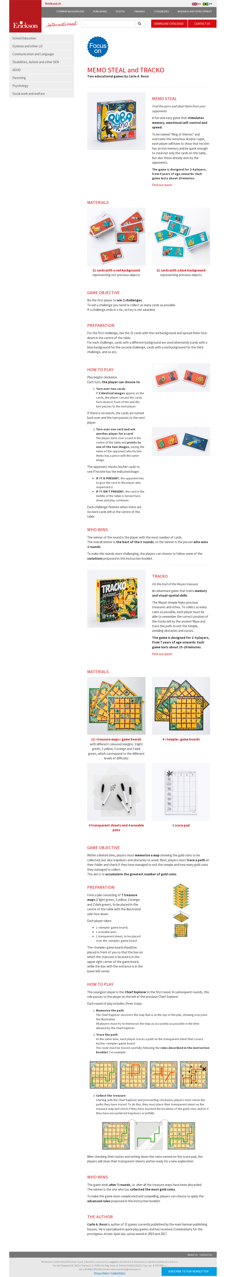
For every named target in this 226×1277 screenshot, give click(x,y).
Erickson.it (53, 3)
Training (139, 11)
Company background (70, 11)
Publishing (100, 11)
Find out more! (162, 185)
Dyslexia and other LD (27, 46)
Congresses (161, 11)
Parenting (19, 78)
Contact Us (206, 1254)
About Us (193, 1254)
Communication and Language (33, 54)
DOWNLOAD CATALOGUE (169, 24)
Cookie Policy (118, 1273)
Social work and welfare (28, 94)
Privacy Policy (101, 1273)
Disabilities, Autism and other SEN (35, 62)
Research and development (195, 11)
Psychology (20, 86)
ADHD (16, 70)
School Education (24, 38)
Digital (120, 11)
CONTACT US (202, 24)
